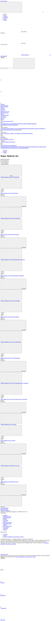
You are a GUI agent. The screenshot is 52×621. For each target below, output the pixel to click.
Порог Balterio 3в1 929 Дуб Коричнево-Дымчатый (12, 275)
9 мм (6, 141)
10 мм (8, 141)
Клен (13, 128)
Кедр (33, 128)
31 (1, 121)
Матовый (14, 145)
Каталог (2, 57)
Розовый (27, 123)
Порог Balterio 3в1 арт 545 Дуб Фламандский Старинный (14, 399)
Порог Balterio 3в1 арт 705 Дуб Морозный (10, 358)
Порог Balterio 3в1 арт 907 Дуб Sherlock (10, 316)
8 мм (4, 141)
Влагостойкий (4, 139)
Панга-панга (13, 129)
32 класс (3, 121)
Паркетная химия (11, 148)
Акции (4, 19)
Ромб (2, 133)
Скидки (5, 20)
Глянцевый (3, 145)
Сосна (20, 129)
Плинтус (30, 146)
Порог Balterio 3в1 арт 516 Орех (8, 440)
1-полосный (5, 133)
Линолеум (22, 148)
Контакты (5, 17)
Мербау (24, 128)
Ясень (6, 129)
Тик (35, 128)
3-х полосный (16, 133)
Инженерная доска (36, 146)
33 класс (7, 121)
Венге (3, 128)
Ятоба (8, 129)
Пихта (17, 129)
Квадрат (27, 133)
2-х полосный (22, 133)
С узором (10, 133)
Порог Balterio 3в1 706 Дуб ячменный (9, 193)
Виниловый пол (16, 146)
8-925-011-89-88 (4, 509)
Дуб (11, 128)
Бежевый (3, 123)
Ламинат (3, 146)
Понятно (2, 558)
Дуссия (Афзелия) (18, 128)
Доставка (5, 16)
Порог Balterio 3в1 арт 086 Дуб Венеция (10, 234)
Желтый (31, 123)
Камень (31, 133)
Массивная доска (7, 523)
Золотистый (22, 123)
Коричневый (7, 124)
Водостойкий (10, 139)
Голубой (12, 124)
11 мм (11, 141)
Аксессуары (17, 148)
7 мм (2, 141)
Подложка (25, 146)
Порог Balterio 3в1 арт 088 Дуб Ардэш (9, 481)
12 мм (13, 141)
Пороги (5, 148)
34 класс (11, 121)
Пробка (21, 146)
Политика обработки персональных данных (13, 536)
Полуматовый (9, 145)
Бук (1, 128)
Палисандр (38, 128)
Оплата (5, 15)
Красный (17, 123)
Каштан (28, 128)
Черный (16, 124)
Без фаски (3, 137)
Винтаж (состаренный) (10, 123)
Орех (31, 128)
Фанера (26, 148)
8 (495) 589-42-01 (25, 54)
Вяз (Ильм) (7, 128)
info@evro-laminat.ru (5, 510)
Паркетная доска (8, 146)
